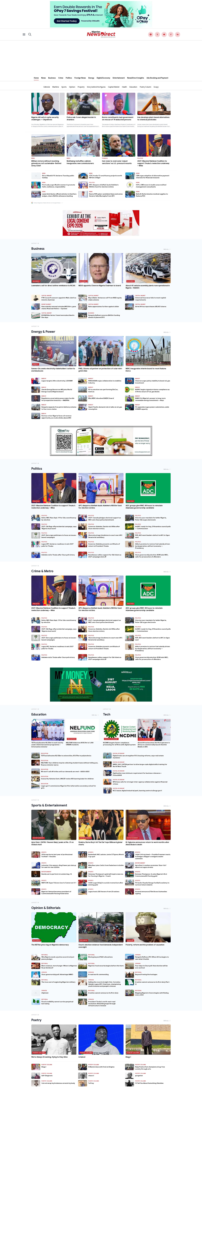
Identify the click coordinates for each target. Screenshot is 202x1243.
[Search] (30, 34)
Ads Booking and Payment (157, 78)
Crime (60, 78)
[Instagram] (150, 34)
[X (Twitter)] (157, 34)
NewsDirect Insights (135, 78)
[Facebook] (170, 34)
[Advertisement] (101, 56)
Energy (91, 78)
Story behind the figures (96, 87)
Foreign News (80, 78)
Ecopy (156, 87)
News (43, 78)
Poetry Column (145, 87)
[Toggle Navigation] (24, 34)
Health (124, 87)
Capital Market (113, 87)
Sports (64, 87)
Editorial (47, 87)
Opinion (72, 87)
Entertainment (119, 78)
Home (36, 78)
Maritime (55, 87)
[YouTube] (164, 34)
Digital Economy (103, 78)
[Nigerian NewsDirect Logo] (101, 34)
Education (133, 87)
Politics (69, 78)
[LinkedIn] (177, 34)
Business (52, 78)
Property (81, 87)
